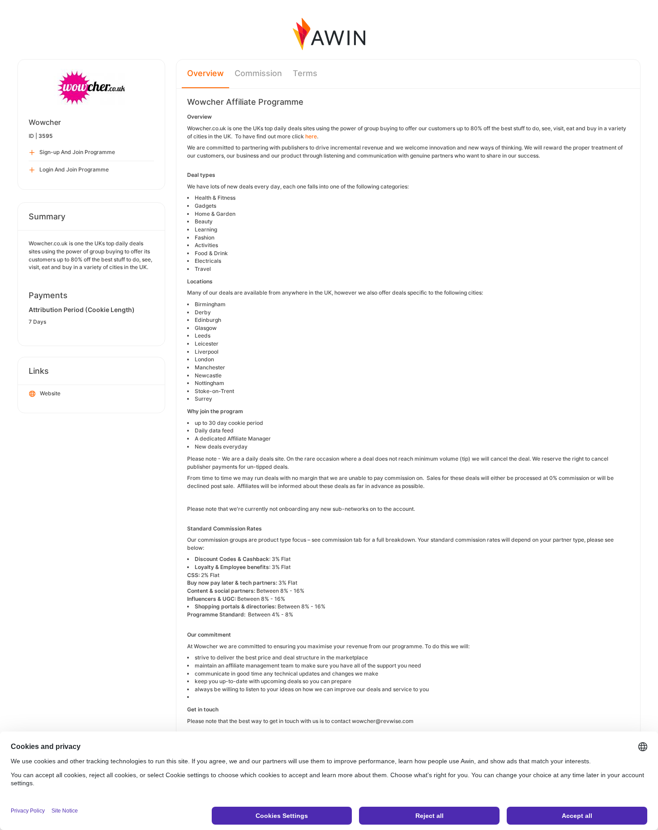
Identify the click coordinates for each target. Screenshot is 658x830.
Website (50, 393)
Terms (305, 73)
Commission (258, 73)
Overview (205, 73)
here (311, 136)
